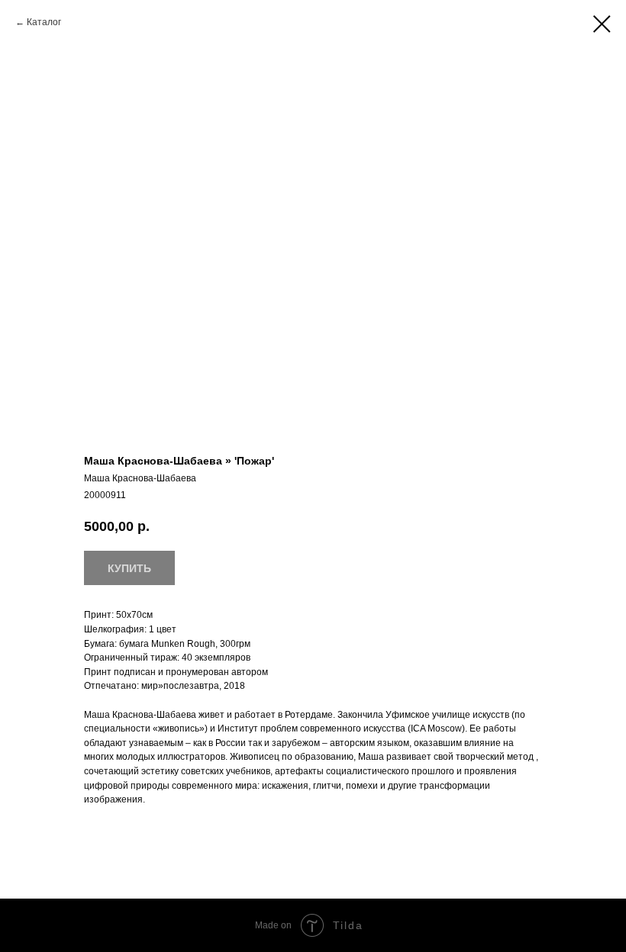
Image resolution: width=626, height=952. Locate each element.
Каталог (44, 22)
